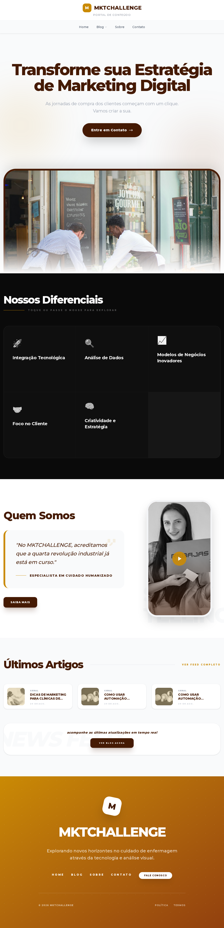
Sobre (119, 27)
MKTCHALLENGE (113, 8)
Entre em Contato (109, 130)
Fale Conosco (155, 875)
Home (84, 27)
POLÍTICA (161, 905)
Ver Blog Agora (112, 743)
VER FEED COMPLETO (201, 664)
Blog (100, 27)
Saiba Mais (20, 602)
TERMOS (179, 905)
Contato (138, 27)
